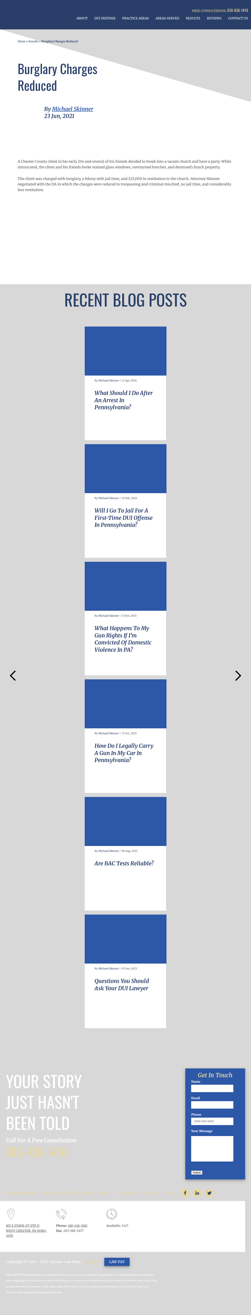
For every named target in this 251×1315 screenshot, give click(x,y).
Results (193, 18)
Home (21, 41)
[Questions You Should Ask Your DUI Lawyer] (125, 939)
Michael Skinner (72, 109)
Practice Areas (135, 18)
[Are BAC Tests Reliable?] (125, 821)
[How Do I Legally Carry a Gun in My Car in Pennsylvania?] (125, 703)
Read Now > (103, 431)
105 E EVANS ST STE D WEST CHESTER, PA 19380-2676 (26, 1231)
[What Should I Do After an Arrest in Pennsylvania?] (125, 351)
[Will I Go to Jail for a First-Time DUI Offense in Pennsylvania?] (125, 468)
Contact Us (238, 18)
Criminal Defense (20, 1193)
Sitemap (90, 1262)
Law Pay (117, 1262)
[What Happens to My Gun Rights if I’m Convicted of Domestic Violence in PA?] (125, 586)
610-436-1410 (237, 10)
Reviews (214, 18)
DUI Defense (104, 18)
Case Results (127, 1193)
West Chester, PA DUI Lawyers (67, 1193)
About (82, 18)
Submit (197, 1172)
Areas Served (167, 18)
